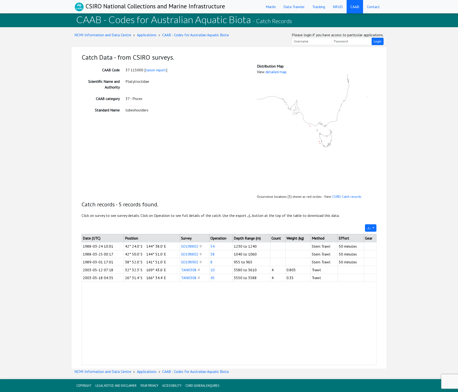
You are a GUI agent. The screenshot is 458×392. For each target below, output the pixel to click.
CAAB (354, 6)
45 (212, 277)
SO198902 (189, 262)
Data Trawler (294, 6)
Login (377, 41)
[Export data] (370, 228)
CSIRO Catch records (346, 196)
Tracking (318, 6)
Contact (373, 6)
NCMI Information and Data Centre (102, 34)
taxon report (156, 70)
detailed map (275, 71)
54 (212, 246)
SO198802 (189, 246)
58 (212, 254)
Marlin (271, 6)
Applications (146, 34)
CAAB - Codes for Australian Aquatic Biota (195, 34)
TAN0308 (189, 269)
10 (212, 269)
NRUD (338, 6)
